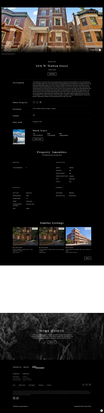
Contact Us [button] (52, 342)
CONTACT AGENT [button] (38, 139)
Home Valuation (32, 385)
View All (88, 258)
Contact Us (49, 385)
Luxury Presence (23, 406)
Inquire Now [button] (52, 74)
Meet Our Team (22, 385)
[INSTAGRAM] (83, 384)
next (9, 50)
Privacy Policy (87, 406)
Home (14, 385)
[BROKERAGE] (90, 384)
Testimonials (40, 385)
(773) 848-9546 (51, 135)
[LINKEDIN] (86, 384)
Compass (44, 391)
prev (5, 50)
